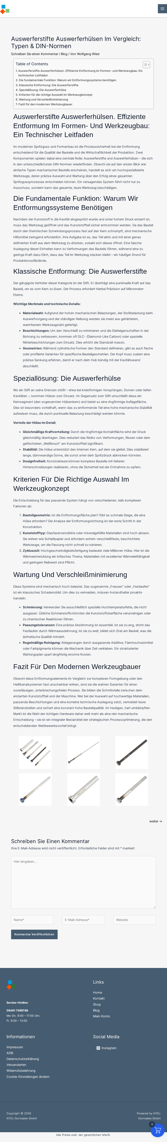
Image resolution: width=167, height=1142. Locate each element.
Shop (97, 1004)
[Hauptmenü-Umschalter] (162, 8)
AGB (10, 1053)
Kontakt (99, 998)
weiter (155, 821)
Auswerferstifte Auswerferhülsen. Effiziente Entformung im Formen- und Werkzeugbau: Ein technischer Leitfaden (80, 73)
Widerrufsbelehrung (21, 1071)
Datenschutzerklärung (23, 1059)
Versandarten (16, 1065)
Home (97, 992)
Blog (64, 54)
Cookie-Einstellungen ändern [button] (28, 1077)
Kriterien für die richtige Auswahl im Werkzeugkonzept (55, 94)
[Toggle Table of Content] (144, 64)
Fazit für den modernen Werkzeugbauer (45, 104)
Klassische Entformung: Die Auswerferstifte (48, 85)
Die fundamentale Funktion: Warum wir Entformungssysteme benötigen (67, 80)
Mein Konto (101, 1016)
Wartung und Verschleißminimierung (43, 99)
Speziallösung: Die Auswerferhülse (42, 90)
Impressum (15, 1047)
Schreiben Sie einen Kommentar (34, 54)
